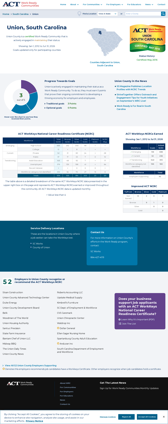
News (148, 4)
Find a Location (89, 14)
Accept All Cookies (147, 417)
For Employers (113, 4)
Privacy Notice (34, 421)
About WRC (65, 383)
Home (63, 4)
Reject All (126, 417)
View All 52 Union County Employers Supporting (30, 365)
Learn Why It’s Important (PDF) (137, 319)
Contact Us (65, 404)
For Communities (91, 4)
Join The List (129, 324)
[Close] (164, 417)
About (73, 4)
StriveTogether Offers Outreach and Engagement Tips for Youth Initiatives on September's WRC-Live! (137, 97)
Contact (161, 4)
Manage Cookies (108, 417)
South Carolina (20, 14)
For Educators (134, 4)
